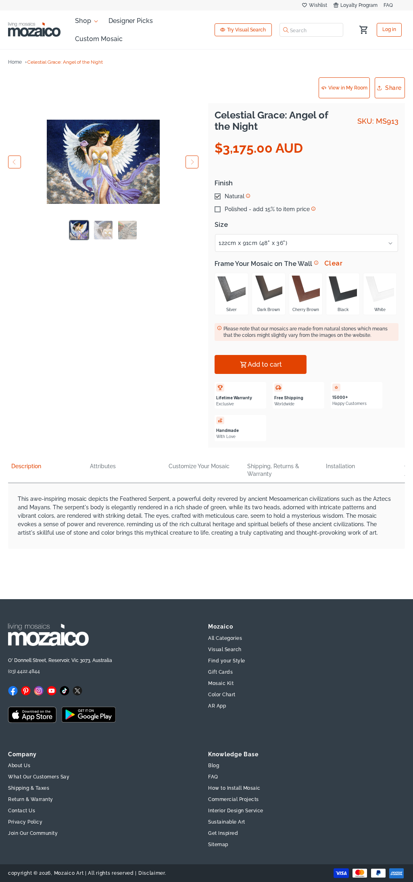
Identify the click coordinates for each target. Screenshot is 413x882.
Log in (389, 30)
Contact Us (21, 811)
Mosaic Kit (221, 683)
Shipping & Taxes (28, 788)
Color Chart (222, 694)
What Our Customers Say (38, 777)
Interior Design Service (235, 811)
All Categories (225, 638)
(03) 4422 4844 (24, 671)
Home (15, 62)
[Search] (286, 30)
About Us (19, 765)
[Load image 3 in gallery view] (127, 230)
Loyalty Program (359, 5)
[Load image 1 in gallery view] (79, 230)
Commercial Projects (233, 799)
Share (393, 88)
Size (221, 224)
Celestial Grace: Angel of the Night (65, 62)
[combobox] (311, 29)
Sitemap (218, 844)
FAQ (388, 5)
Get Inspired (223, 833)
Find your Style (226, 661)
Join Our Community (33, 833)
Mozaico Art (69, 873)
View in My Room (347, 88)
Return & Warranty (30, 799)
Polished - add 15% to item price (267, 209)
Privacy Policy (25, 822)
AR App (217, 706)
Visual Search (225, 649)
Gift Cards (220, 672)
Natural (234, 196)
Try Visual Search (246, 30)
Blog (213, 765)
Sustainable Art (226, 822)
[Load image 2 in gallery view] (103, 230)
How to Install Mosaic (234, 788)
